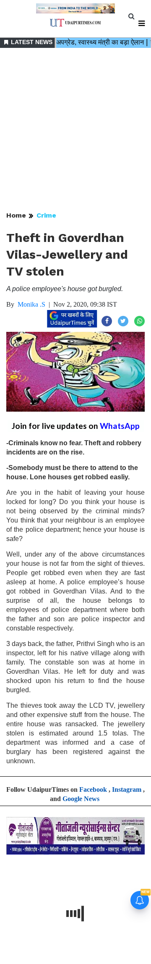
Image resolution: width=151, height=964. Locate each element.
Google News (80, 798)
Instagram (126, 789)
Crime (46, 215)
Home (16, 215)
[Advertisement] (75, 130)
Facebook (93, 789)
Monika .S (31, 304)
